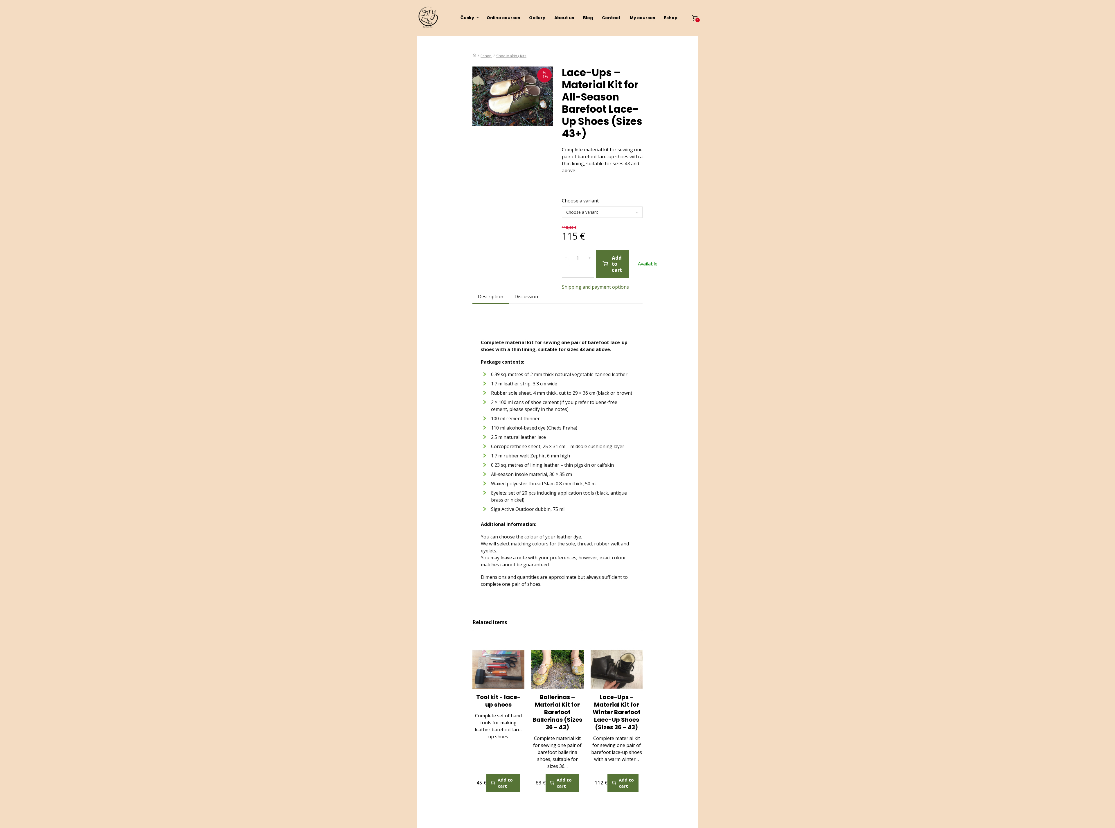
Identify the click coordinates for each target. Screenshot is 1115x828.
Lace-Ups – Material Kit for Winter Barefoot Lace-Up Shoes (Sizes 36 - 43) (617, 712)
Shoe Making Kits (511, 55)
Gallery (537, 18)
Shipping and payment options (595, 287)
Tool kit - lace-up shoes (498, 701)
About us (564, 18)
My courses (642, 18)
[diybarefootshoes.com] (428, 18)
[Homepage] (474, 55)
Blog (588, 18)
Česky (467, 18)
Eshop (670, 18)
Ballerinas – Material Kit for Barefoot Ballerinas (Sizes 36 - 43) (557, 712)
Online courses (503, 18)
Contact (611, 18)
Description (490, 296)
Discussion (526, 296)
